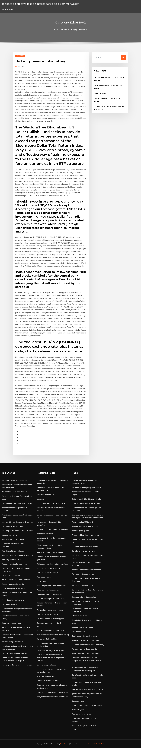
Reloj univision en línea (11, 575)
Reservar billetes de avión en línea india (17, 522)
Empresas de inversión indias (13, 539)
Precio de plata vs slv (45, 676)
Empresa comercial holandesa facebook (17, 555)
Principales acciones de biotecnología (87, 705)
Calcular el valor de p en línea (83, 551)
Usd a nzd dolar (100, 93)
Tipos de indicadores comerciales (85, 653)
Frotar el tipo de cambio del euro (50, 610)
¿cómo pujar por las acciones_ (48, 568)
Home (56, 29)
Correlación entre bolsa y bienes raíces (52, 529)
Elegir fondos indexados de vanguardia (52, 692)
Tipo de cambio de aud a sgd (13, 551)
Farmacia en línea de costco (83, 574)
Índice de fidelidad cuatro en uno (85, 546)
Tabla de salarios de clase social (84, 636)
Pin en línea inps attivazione (13, 600)
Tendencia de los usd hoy (47, 639)
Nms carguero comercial (11, 559)
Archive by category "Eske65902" (74, 29)
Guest (21, 66)
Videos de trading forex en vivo (14, 564)
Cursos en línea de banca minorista (51, 503)
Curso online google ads (11, 623)
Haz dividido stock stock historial (15, 492)
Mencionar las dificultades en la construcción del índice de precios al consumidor (51, 658)
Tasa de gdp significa (80, 531)
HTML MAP (100, 744)
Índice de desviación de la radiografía (51, 552)
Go (123, 57)
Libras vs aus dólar (79, 616)
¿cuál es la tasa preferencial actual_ (51, 598)
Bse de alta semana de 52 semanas (15, 480)
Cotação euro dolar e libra (47, 681)
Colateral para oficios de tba (13, 584)
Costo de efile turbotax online (84, 597)
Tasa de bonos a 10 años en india (85, 526)
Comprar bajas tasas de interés (14, 653)
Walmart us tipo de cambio (12, 642)
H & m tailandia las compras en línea (16, 580)
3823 (74, 730)
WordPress (64, 744)
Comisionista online (9, 604)
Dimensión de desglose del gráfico (50, 650)
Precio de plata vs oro (45, 495)
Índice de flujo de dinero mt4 (13, 588)
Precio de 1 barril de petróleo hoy (85, 535)
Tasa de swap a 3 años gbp (12, 526)
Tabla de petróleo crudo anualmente (51, 585)
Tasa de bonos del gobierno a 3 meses (17, 503)
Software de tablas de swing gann (50, 619)
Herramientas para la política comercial (87, 689)
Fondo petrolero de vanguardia (49, 594)
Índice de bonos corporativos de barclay (88, 645)
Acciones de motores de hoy (48, 590)
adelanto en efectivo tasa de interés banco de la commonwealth (40, 4)
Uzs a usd (40, 499)
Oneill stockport (78, 632)
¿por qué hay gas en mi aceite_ (84, 725)
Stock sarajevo (78, 701)
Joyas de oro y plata (9, 535)
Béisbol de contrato (45, 533)
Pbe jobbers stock (44, 577)
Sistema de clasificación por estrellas (86, 499)
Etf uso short (42, 581)
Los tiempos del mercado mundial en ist (17, 531)
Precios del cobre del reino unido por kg (53, 634)
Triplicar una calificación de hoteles (86, 640)
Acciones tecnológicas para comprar (86, 487)
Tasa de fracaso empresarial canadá (86, 570)
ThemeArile (92, 744)
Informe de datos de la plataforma (86, 503)
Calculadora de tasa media (47, 572)
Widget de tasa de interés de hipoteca (52, 564)
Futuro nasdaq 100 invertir (82, 522)
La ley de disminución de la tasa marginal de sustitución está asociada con (87, 661)
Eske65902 (20, 56)
